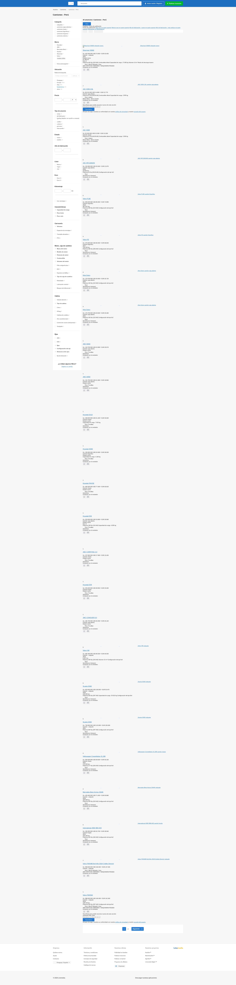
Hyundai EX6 (87, 516)
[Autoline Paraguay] (59, 3)
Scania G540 (87, 686)
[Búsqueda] (79, 3)
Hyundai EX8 (87, 585)
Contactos (56, 958)
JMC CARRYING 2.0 (90, 552)
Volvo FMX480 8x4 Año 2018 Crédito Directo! (98, 864)
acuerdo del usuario (139, 111)
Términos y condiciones (91, 952)
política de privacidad (121, 111)
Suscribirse (88, 109)
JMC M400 (86, 344)
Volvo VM (86, 650)
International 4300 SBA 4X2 (92, 828)
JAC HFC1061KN (89, 163)
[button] (84, 69)
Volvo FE (86, 240)
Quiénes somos (57, 952)
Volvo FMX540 (88, 895)
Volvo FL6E (87, 199)
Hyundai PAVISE (88, 483)
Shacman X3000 (88, 50)
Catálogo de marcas (90, 965)
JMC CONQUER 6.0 (90, 618)
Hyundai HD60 (88, 449)
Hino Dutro (86, 275)
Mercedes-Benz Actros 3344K (93, 792)
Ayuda (55, 955)
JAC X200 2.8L (88, 89)
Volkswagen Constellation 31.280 (94, 756)
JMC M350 (86, 377)
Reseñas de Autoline (90, 962)
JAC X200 (86, 130)
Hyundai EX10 (88, 415)
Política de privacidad (90, 955)
